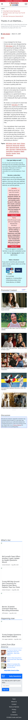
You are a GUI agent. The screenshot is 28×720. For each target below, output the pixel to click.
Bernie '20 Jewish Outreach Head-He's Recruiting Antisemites (10, 609)
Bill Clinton (9, 46)
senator (13, 153)
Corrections (14, 715)
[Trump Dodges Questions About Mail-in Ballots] (11, 627)
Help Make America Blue (11, 670)
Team (14, 699)
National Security (21, 149)
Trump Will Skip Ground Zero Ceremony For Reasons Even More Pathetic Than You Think (11, 584)
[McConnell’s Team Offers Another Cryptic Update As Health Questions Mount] (11, 549)
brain (14, 143)
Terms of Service (17, 425)
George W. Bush (14, 147)
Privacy (14, 709)
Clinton (23, 143)
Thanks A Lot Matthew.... (12, 21)
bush (18, 143)
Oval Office (9, 151)
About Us (14, 701)
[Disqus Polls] (14, 446)
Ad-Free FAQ (15, 253)
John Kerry (15, 105)
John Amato (6, 34)
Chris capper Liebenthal (7, 639)
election (22, 145)
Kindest (10, 273)
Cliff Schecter (5, 613)
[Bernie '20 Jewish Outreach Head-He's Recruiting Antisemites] (11, 599)
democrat (9, 145)
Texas (18, 153)
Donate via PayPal (18, 270)
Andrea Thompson (6, 590)
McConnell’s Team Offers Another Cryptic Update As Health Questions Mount (11, 559)
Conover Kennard (6, 564)
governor (22, 147)
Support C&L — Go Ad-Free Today (14, 1)
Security (8, 153)
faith (7, 147)
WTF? (2, 38)
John (7, 149)
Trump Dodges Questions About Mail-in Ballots (11, 635)
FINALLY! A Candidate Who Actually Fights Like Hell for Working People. (13, 665)
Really (22, 151)
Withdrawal (9, 155)
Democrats (16, 145)
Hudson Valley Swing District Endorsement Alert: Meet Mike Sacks (14, 659)
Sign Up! (5, 689)
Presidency (16, 151)
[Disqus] (14, 480)
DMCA (14, 712)
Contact (14, 704)
